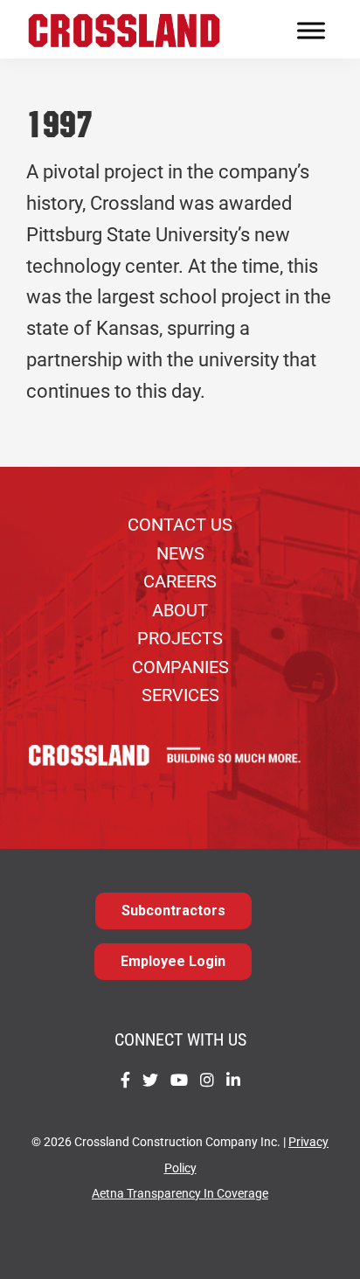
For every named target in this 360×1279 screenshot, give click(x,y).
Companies (180, 667)
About (180, 610)
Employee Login (173, 961)
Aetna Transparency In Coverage (180, 1193)
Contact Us (180, 524)
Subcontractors (173, 910)
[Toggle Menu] (311, 31)
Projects (180, 638)
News (180, 553)
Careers (180, 581)
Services (180, 695)
